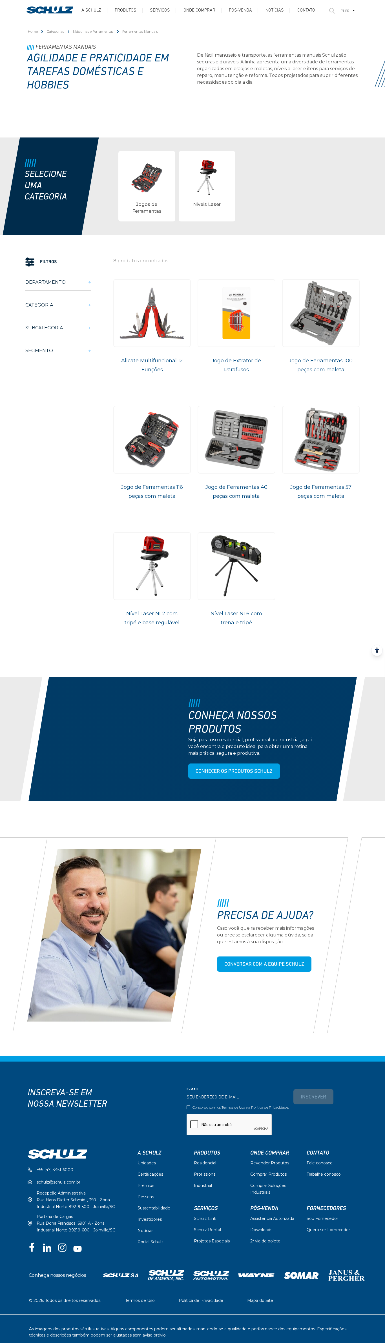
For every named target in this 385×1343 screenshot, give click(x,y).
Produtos (125, 10)
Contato (306, 10)
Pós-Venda (264, 1208)
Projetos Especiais (212, 1241)
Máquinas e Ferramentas (93, 31)
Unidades (147, 1163)
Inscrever (313, 1097)
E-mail (193, 1089)
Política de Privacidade (269, 1107)
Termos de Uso (233, 1107)
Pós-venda (240, 10)
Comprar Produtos (268, 1174)
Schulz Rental (207, 1229)
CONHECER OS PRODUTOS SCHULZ (233, 771)
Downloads (261, 1229)
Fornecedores (326, 1208)
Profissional (205, 1174)
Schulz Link (205, 1218)
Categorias (55, 31)
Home (33, 31)
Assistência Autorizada (272, 1218)
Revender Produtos (269, 1163)
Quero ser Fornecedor (328, 1229)
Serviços (160, 10)
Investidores (150, 1219)
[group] (146, 186)
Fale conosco (320, 1163)
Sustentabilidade (154, 1208)
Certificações (150, 1174)
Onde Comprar (199, 10)
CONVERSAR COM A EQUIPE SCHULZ (264, 964)
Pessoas (146, 1196)
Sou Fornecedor (322, 1218)
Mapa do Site (260, 1300)
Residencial (205, 1163)
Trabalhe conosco (324, 1174)
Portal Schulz (150, 1241)
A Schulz (91, 10)
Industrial (203, 1185)
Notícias (274, 10)
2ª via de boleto (265, 1241)
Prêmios (146, 1185)
